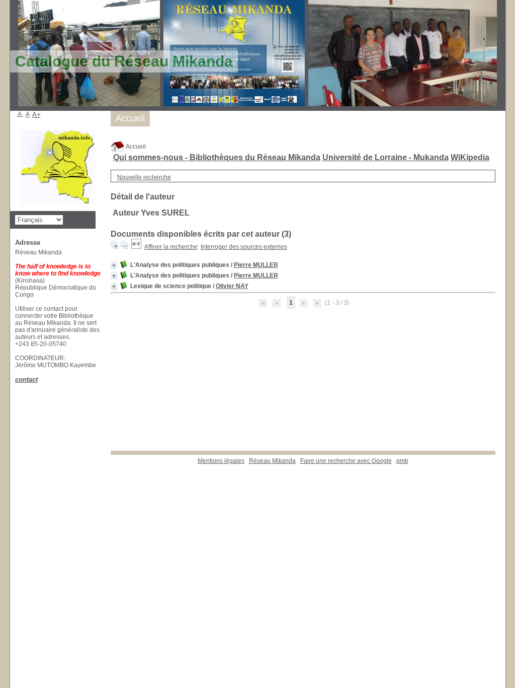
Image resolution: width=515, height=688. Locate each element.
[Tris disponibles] (136, 246)
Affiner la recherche (171, 246)
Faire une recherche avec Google (346, 460)
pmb (402, 460)
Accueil (135, 146)
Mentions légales (221, 460)
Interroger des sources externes (244, 246)
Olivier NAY (232, 286)
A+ (36, 114)
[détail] (114, 265)
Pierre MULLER (256, 264)
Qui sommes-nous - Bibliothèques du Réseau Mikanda (216, 157)
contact (26, 379)
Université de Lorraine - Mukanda (385, 157)
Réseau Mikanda (272, 460)
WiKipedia (470, 157)
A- (20, 114)
